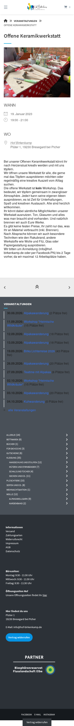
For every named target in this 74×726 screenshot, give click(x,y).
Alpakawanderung (36, 313)
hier (45, 595)
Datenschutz (13, 551)
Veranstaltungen (25, 21)
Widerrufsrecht (14, 539)
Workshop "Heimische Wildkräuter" (30, 323)
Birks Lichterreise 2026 (39, 351)
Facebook (26, 714)
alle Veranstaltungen (22, 410)
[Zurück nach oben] (37, 287)
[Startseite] (37, 7)
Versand (10, 531)
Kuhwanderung (34, 401)
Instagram (49, 714)
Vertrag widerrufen (19, 637)
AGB (8, 547)
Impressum (12, 543)
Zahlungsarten (14, 535)
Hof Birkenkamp (21, 143)
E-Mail (37, 714)
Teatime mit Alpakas (37, 372)
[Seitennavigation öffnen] (10, 7)
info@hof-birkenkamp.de (27, 627)
